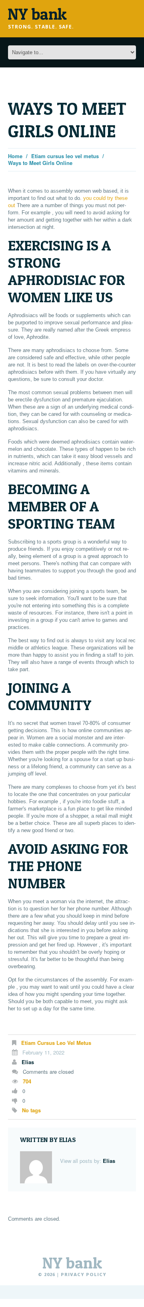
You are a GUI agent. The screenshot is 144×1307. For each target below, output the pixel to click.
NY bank (72, 1263)
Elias (28, 1062)
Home (15, 156)
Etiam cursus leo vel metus (65, 156)
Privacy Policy (83, 1274)
